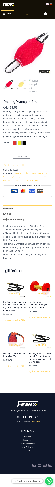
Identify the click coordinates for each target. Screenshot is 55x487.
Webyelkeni (36, 422)
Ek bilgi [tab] (7, 214)
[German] (50, 4)
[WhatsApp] (36, 416)
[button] (26, 13)
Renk (6, 142)
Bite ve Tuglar (19, 173)
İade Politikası (27, 447)
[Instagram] (18, 416)
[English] (47, 4)
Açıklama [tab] (8, 208)
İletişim (27, 451)
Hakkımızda (28, 440)
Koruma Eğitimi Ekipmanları (15, 177)
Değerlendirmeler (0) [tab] (13, 219)
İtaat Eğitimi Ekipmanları (36, 173)
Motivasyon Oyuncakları (38, 177)
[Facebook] (24, 416)
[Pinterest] (30, 416)
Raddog (35, 180)
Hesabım (27, 436)
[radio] (14, 143)
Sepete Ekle (21, 156)
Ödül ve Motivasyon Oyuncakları (17, 180)
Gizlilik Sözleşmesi (27, 443)
